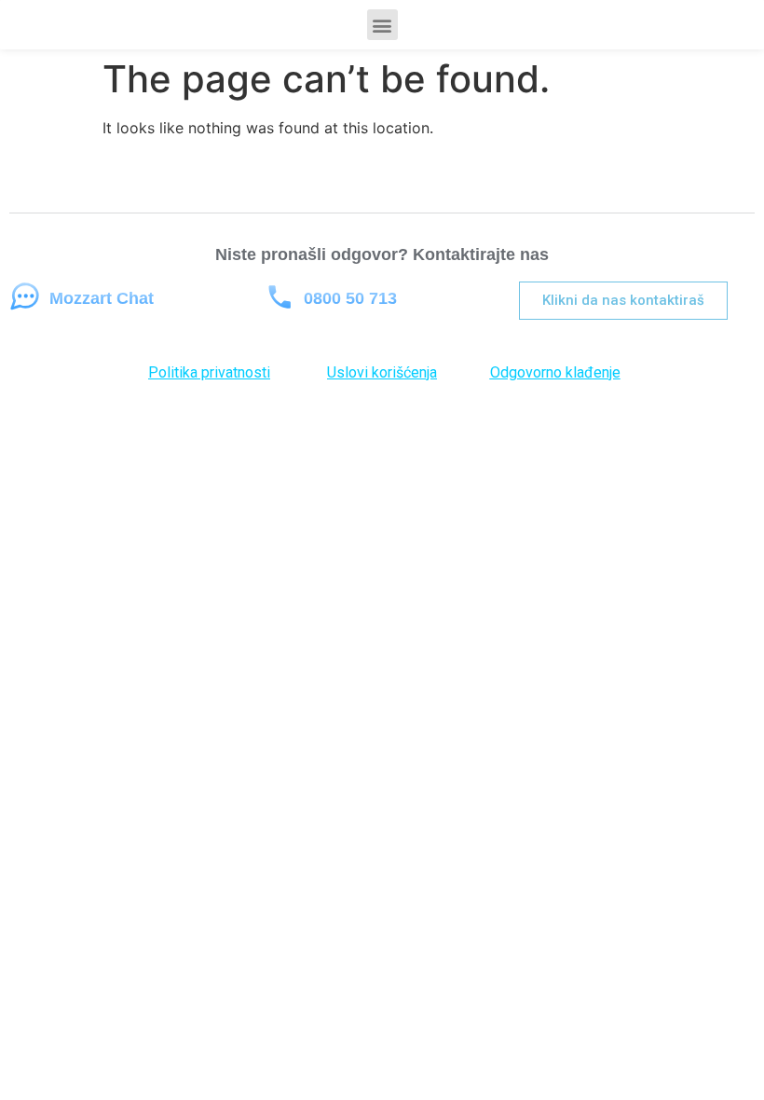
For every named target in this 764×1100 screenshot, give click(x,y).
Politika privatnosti (209, 372)
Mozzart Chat (101, 298)
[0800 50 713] (279, 297)
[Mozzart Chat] (24, 297)
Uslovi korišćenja (382, 372)
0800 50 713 (350, 298)
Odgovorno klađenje (555, 372)
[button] (382, 24)
